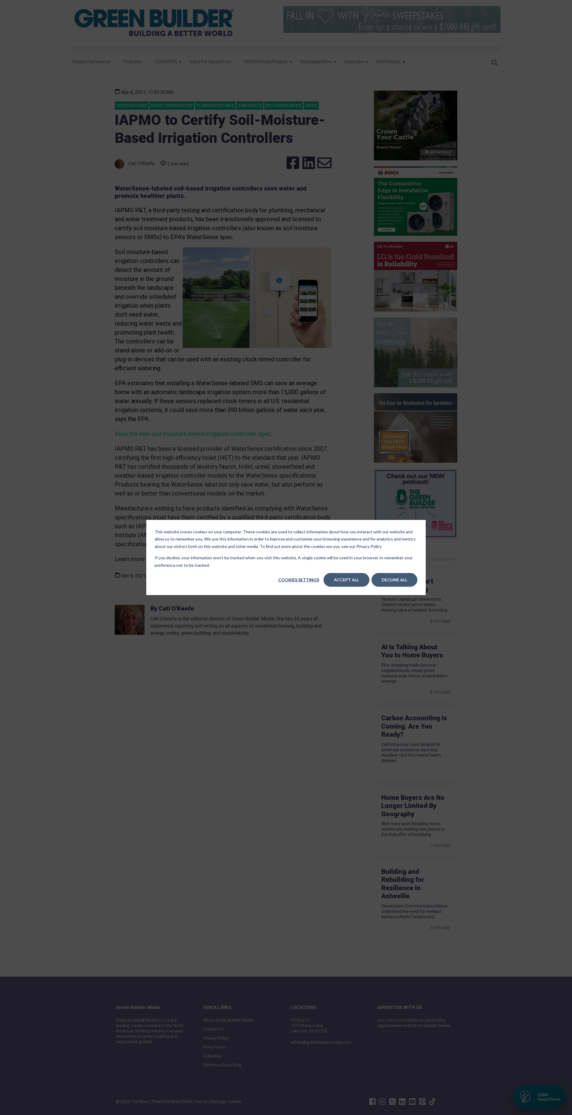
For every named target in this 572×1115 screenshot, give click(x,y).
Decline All (394, 579)
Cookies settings (298, 579)
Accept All (346, 579)
